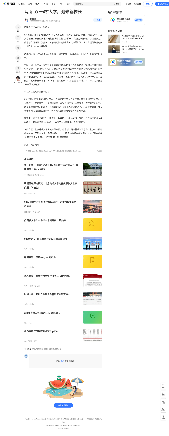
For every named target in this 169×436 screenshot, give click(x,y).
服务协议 (45, 419)
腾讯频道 (95, 419)
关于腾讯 (27, 419)
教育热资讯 (28, 341)
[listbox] (63, 250)
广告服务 (66, 419)
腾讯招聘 (73, 419)
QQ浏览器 (87, 419)
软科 (25, 249)
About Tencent (36, 419)
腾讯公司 (60, 429)
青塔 (25, 230)
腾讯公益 (80, 419)
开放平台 (59, 419)
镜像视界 (27, 212)
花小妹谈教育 (29, 175)
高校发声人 (28, 193)
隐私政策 (52, 419)
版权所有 (66, 429)
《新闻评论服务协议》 (55, 349)
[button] (138, 20)
